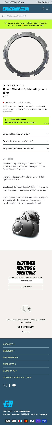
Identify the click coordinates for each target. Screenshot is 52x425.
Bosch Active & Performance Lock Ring (24, 203)
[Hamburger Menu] (47, 9)
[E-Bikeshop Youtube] (14, 385)
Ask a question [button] (26, 287)
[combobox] (28, 16)
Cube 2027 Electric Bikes (34, 25)
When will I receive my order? (16, 134)
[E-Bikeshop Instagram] (5, 385)
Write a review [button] (26, 281)
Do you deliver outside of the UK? (18, 141)
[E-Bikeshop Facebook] (9, 385)
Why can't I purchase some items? (18, 148)
